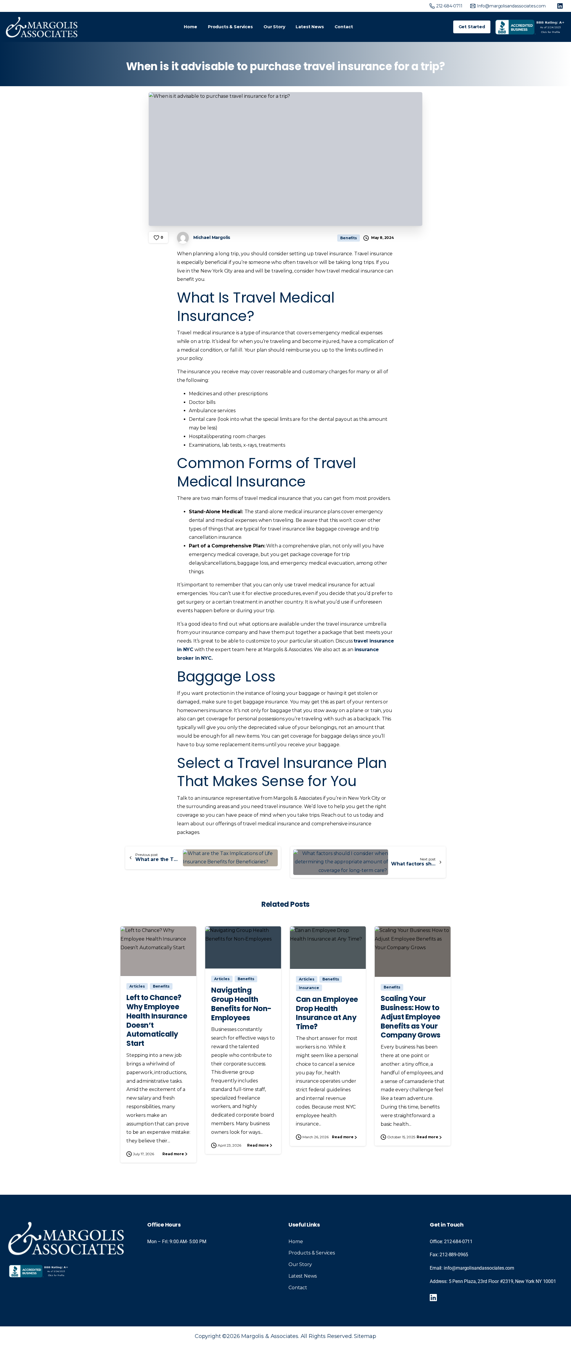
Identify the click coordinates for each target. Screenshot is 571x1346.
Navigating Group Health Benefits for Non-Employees (241, 1003)
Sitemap (365, 1336)
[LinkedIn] (560, 6)
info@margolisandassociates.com (479, 1268)
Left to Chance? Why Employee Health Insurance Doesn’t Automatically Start (156, 1020)
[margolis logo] (66, 1238)
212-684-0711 (458, 1241)
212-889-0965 (454, 1254)
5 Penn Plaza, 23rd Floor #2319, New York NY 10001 (502, 1281)
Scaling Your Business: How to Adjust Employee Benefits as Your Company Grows (410, 1017)
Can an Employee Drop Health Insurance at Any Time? (327, 1013)
